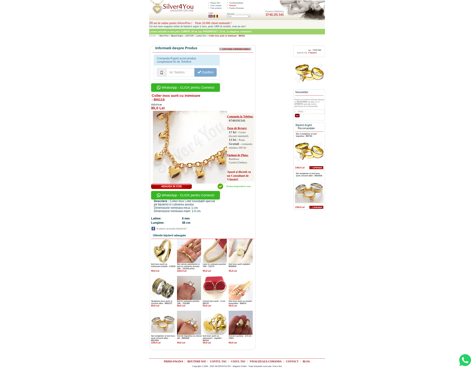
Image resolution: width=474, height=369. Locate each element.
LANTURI (189, 36)
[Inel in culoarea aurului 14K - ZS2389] (189, 288)
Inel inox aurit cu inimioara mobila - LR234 (163, 265)
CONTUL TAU (218, 361)
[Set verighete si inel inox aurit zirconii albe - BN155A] (163, 322)
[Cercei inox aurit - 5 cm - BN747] (215, 288)
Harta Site (277, 366)
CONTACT (292, 361)
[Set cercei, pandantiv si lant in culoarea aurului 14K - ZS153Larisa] (189, 251)
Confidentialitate (236, 3)
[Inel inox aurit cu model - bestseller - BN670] (241, 288)
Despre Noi (215, 3)
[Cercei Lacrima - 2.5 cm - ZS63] (241, 322)
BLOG (306, 361)
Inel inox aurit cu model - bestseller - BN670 (241, 302)
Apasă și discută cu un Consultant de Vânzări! (239, 175)
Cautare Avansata (236, 8)
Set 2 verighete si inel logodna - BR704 (306, 135)
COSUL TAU (238, 361)
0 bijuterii (312, 53)
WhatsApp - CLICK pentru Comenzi (187, 87)
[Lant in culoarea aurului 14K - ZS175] (215, 251)
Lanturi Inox (201, 36)
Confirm (207, 72)
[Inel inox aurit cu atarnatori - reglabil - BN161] (215, 322)
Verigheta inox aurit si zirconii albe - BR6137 (161, 302)
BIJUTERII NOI (196, 361)
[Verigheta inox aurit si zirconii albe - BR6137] (163, 288)
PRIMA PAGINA (173, 361)
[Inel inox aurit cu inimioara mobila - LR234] (163, 251)
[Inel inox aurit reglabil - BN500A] (241, 251)
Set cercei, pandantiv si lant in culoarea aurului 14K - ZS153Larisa (188, 266)
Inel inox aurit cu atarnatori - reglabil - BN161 (213, 338)
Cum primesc (216, 8)
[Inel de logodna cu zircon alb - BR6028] (189, 322)
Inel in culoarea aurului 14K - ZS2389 (188, 302)
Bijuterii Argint (177, 36)
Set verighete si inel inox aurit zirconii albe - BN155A (163, 338)
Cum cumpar (216, 5)
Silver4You (164, 36)
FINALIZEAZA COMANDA (266, 361)
